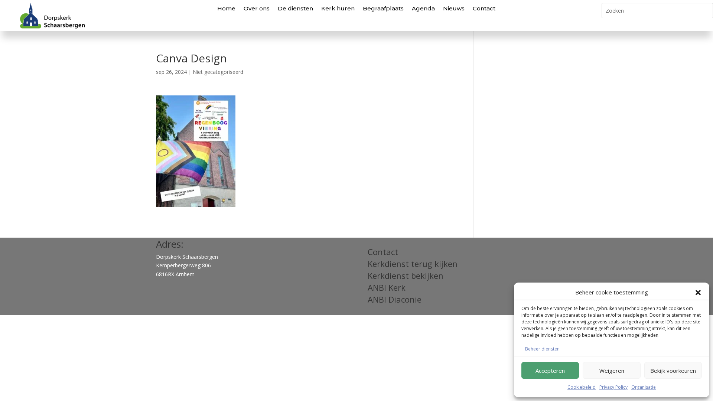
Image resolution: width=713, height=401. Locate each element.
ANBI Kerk (387, 287)
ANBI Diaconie (394, 299)
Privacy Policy (613, 387)
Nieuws (454, 8)
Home (226, 8)
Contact (484, 8)
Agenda (423, 8)
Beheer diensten (542, 349)
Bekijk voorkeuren (673, 370)
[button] (698, 292)
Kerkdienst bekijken (405, 275)
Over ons (257, 8)
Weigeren (611, 370)
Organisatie (643, 387)
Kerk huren (338, 8)
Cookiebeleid (581, 387)
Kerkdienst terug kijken (413, 263)
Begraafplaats (383, 8)
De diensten (295, 8)
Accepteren (550, 370)
